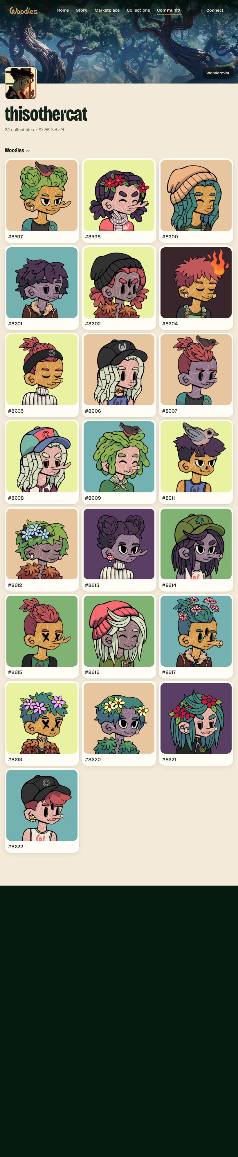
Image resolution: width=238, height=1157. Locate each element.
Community (169, 10)
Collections (138, 10)
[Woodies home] (23, 10)
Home (63, 10)
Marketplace (107, 10)
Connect (214, 10)
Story (81, 10)
